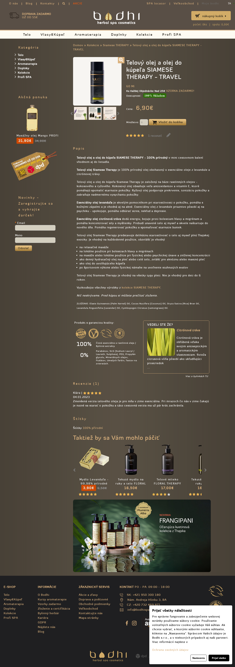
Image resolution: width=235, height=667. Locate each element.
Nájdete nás (46, 627)
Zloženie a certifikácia (54, 608)
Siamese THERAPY (116, 45)
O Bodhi (43, 595)
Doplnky (119, 34)
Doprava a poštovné (93, 599)
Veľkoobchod (184, 3)
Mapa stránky (89, 618)
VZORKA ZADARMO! (180, 91)
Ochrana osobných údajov (170, 650)
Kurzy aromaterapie (52, 599)
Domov (78, 45)
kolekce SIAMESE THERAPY (141, 287)
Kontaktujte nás (91, 613)
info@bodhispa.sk (140, 609)
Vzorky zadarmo (49, 604)
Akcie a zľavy (88, 595)
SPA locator (156, 3)
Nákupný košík (212, 16)
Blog (29, 3)
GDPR (42, 622)
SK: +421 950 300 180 (144, 595)
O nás (13, 3)
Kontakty (47, 3)
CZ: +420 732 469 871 (143, 604)
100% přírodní (93, 428)
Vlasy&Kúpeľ (53, 34)
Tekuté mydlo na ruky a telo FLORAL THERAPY (130, 483)
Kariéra (43, 618)
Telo (27, 34)
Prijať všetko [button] (219, 658)
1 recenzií (155, 135)
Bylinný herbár (48, 613)
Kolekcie (144, 34)
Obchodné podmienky (94, 604)
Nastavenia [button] (198, 658)
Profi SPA (172, 34)
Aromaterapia (88, 34)
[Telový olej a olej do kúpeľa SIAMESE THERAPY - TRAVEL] (121, 60)
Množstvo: (133, 122)
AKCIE (78, 3)
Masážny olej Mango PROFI (38, 135)
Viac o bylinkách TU (196, 376)
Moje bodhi (210, 3)
